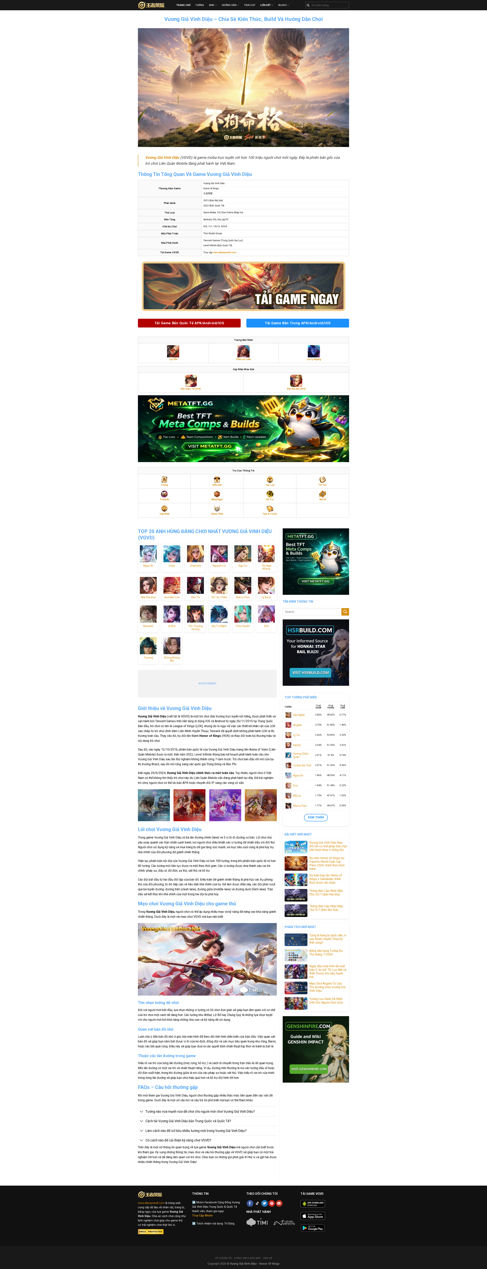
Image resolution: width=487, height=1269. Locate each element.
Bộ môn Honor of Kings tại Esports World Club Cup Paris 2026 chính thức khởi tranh (327, 863)
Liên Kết (265, 5)
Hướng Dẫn (229, 5)
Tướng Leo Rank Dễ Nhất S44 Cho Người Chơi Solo (326, 1000)
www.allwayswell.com (151, 1203)
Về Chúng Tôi (223, 1258)
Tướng (199, 5)
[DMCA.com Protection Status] (151, 1231)
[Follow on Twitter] (264, 1203)
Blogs (282, 5)
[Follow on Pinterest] (271, 1203)
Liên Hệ (267, 1258)
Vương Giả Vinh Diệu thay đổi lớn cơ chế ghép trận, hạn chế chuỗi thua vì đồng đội (328, 846)
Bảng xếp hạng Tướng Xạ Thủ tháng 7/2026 (326, 952)
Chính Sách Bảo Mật (247, 1258)
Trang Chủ (183, 5)
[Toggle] (141, 1112)
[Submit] (345, 612)
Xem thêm (316, 817)
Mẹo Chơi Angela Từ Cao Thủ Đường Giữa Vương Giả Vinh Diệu (327, 987)
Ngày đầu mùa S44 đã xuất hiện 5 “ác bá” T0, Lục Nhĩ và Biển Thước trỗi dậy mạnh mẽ (327, 971)
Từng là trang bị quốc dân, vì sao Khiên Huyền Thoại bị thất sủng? (327, 939)
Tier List (249, 5)
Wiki (211, 5)
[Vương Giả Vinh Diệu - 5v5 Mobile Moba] (154, 5)
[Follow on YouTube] (279, 1203)
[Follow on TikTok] (257, 1203)
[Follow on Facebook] (250, 1203)
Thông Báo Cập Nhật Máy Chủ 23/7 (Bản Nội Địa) (326, 892)
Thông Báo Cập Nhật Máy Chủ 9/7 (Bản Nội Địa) (326, 908)
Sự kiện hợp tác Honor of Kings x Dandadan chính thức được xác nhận (325, 879)
